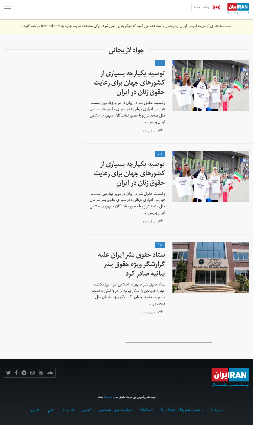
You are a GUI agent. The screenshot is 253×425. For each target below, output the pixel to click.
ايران (160, 63)
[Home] (235, 10)
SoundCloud (50, 372)
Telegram (24, 372)
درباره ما (216, 410)
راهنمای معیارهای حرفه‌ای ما (182, 410)
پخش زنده (201, 7)
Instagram (32, 372)
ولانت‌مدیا (109, 397)
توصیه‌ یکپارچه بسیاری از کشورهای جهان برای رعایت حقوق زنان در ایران (129, 84)
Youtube (41, 372)
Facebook (16, 372)
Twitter (8, 372)
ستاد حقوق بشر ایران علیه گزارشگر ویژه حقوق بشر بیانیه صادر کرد (131, 265)
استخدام (146, 410)
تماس (86, 410)
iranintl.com (50, 26)
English (68, 410)
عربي (51, 410)
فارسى (35, 410)
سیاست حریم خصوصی (115, 410)
